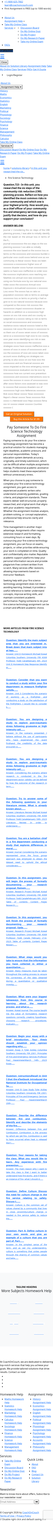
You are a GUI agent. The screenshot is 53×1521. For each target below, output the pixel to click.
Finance (4, 124)
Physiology (6, 114)
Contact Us (37, 1474)
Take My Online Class (16, 24)
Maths (3, 94)
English (4, 104)
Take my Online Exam (31, 41)
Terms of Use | (8, 1515)
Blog (34, 1471)
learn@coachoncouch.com (19, 5)
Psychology (6, 121)
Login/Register (14, 75)
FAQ (34, 1467)
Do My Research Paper (32, 38)
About (35, 1464)
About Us (9, 17)
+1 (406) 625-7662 (14, 1)
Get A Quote (39, 69)
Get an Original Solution (19, 414)
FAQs (7, 45)
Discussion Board (29, 27)
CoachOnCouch (30, 1512)
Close (4, 62)
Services (9, 27)
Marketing (5, 107)
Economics (6, 97)
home (6, 168)
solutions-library (20, 168)
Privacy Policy (24, 1515)
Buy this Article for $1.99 (26, 419)
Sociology (5, 118)
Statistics (5, 101)
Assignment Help (14, 21)
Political (4, 111)
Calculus (4, 138)
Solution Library (18, 66)
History (4, 90)
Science (4, 128)
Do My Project (28, 34)
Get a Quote (6, 50)
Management (7, 131)
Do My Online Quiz (30, 31)
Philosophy (6, 135)
